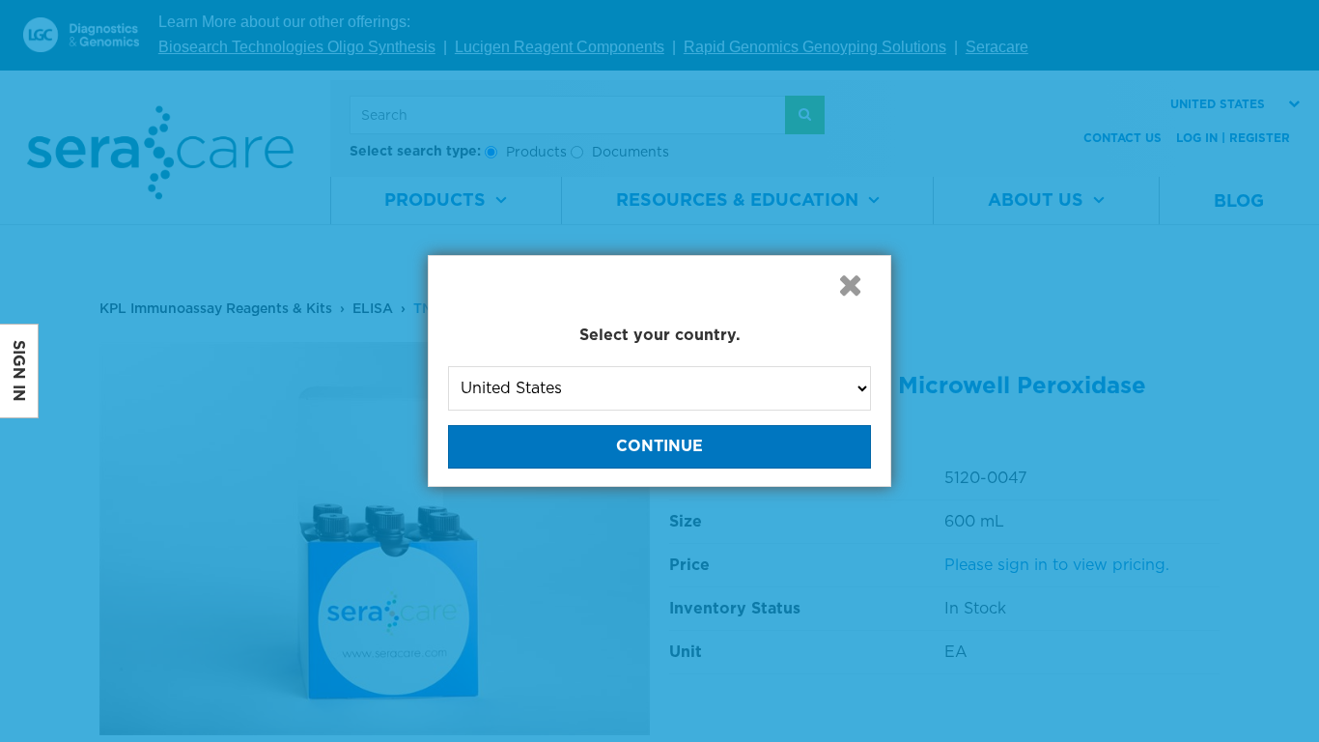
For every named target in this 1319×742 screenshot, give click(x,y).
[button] (849, 285)
